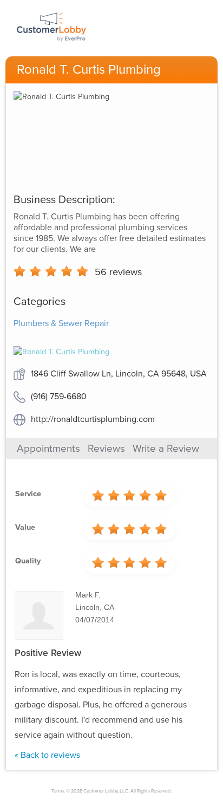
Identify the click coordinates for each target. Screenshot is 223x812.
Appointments (48, 448)
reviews (118, 272)
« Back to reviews (47, 755)
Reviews (106, 448)
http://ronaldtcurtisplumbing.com (93, 419)
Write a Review (166, 448)
